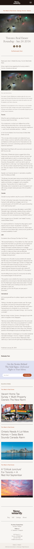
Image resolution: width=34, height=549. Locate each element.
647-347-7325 (17, 537)
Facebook (15, 530)
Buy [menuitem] (8, 517)
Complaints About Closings (8, 238)
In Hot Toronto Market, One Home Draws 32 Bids (14, 132)
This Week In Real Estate (9, 10)
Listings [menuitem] (18, 517)
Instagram (20, 530)
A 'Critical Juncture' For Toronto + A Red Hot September (11, 472)
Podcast (19, 526)
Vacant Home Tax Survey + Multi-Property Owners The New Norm (13, 396)
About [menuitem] (25, 517)
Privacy (19, 544)
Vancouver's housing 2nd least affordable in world (14, 209)
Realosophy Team (18, 51)
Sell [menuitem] (13, 517)
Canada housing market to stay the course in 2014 (14, 196)
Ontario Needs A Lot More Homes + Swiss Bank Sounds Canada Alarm (15, 434)
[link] (17, 2)
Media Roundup (16, 61)
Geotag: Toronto (21, 10)
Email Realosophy (26, 339)
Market (29, 10)
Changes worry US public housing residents (12, 259)
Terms (14, 544)
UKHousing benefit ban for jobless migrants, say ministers (16, 297)
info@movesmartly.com (17, 539)
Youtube (15, 526)
